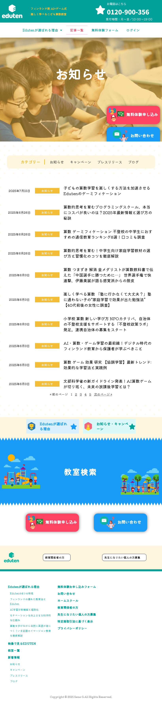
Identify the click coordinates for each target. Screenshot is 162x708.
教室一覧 (14, 650)
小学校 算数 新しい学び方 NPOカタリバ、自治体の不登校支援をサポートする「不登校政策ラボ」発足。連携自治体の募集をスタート (107, 324)
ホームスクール (67, 600)
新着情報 (14, 657)
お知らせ (57, 161)
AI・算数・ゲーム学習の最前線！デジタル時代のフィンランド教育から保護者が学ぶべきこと (107, 345)
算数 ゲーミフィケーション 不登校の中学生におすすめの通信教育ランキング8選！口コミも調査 (107, 234)
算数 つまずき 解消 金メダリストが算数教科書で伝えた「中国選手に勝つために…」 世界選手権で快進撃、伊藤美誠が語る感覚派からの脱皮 (108, 275)
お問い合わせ (66, 593)
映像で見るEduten (22, 643)
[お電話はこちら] (100, 9)
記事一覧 (77, 30)
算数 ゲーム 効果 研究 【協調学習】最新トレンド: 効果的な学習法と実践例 (107, 364)
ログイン (133, 30)
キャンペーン (80, 161)
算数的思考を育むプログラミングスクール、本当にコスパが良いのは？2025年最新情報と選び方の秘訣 (107, 212)
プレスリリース (109, 161)
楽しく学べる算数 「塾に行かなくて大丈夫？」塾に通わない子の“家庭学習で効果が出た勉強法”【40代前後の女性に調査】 (107, 299)
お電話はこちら (116, 4)
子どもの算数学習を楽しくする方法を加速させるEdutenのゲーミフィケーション (106, 190)
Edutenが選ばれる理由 (40, 30)
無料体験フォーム (104, 30)
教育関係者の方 (67, 607)
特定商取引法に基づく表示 (75, 621)
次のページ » (103, 394)
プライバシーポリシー (72, 628)
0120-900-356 (128, 11)
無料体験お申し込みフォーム (76, 587)
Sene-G (79, 697)
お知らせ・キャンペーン (112, 426)
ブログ (133, 161)
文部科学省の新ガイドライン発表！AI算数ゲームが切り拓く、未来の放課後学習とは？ (107, 383)
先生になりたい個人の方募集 (76, 614)
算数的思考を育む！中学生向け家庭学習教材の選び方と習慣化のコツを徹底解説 (106, 253)
